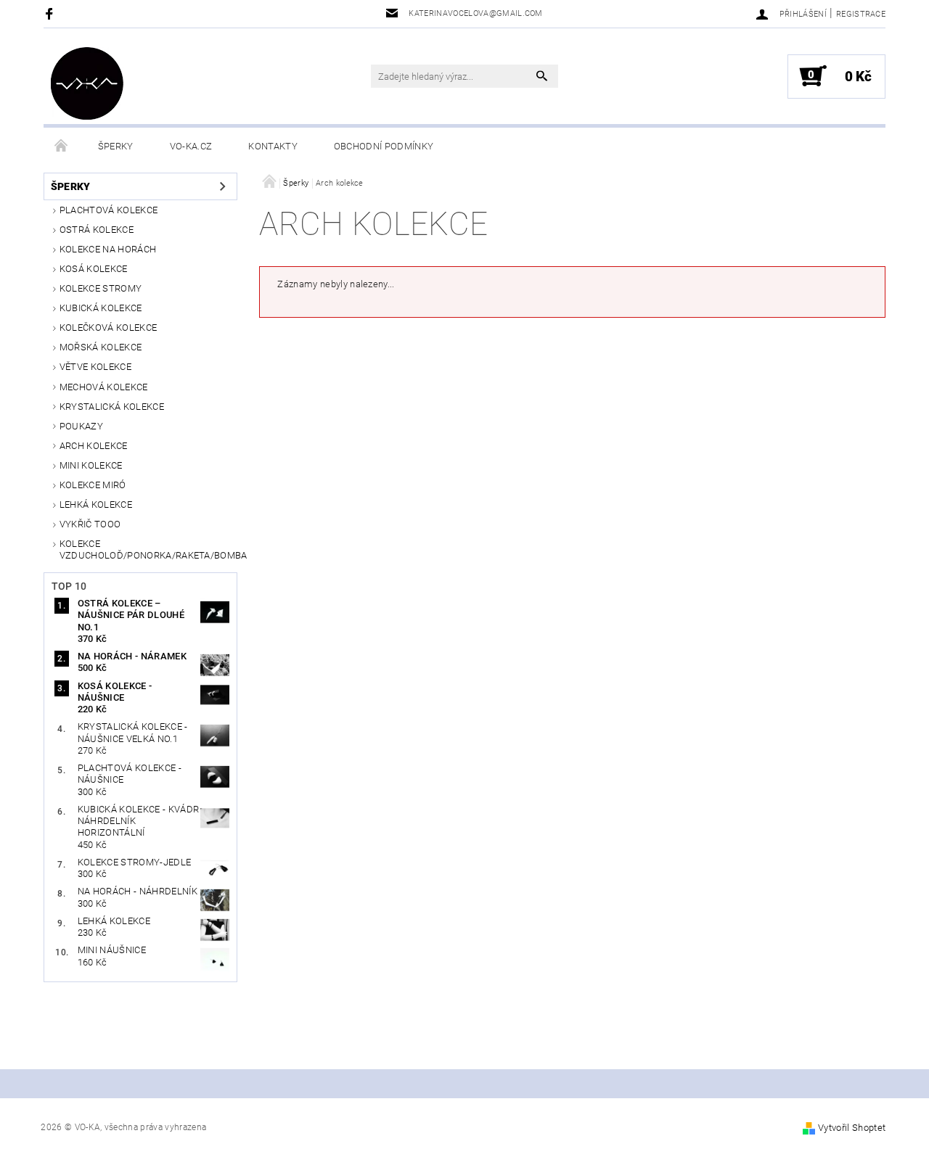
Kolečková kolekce (108, 327)
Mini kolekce (91, 465)
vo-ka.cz (191, 146)
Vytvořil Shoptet (851, 1127)
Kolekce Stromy (101, 288)
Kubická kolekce (101, 307)
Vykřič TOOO (90, 524)
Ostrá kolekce (97, 229)
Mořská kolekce (101, 347)
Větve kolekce (95, 366)
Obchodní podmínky (383, 146)
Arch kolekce (94, 445)
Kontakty (273, 146)
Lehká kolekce (96, 504)
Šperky (116, 146)
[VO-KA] (87, 83)
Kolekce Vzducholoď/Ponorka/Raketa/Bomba (149, 549)
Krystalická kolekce (112, 406)
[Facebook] (51, 13)
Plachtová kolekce (108, 210)
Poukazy (81, 426)
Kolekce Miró (93, 484)
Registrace (860, 14)
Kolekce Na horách (108, 249)
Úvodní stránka (62, 146)
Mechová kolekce (104, 387)
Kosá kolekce (94, 268)
